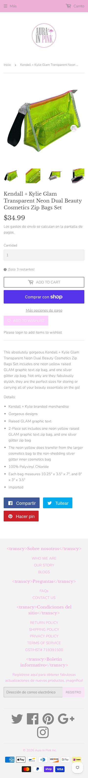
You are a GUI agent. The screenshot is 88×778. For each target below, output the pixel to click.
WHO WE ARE (44, 558)
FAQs (44, 590)
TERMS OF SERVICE (44, 643)
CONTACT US (44, 597)
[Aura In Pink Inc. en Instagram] (43, 736)
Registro (73, 692)
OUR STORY (44, 565)
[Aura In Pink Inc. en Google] (66, 722)
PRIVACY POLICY (44, 636)
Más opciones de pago (44, 310)
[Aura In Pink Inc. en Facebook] (33, 722)
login (19, 332)
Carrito (78, 6)
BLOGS (44, 572)
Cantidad (10, 245)
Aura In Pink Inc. (46, 750)
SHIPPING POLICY (44, 629)
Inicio (7, 65)
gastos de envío (23, 226)
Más (13, 6)
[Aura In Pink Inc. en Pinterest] (48, 722)
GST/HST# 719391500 (44, 649)
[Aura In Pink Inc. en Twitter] (17, 722)
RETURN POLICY (44, 622)
